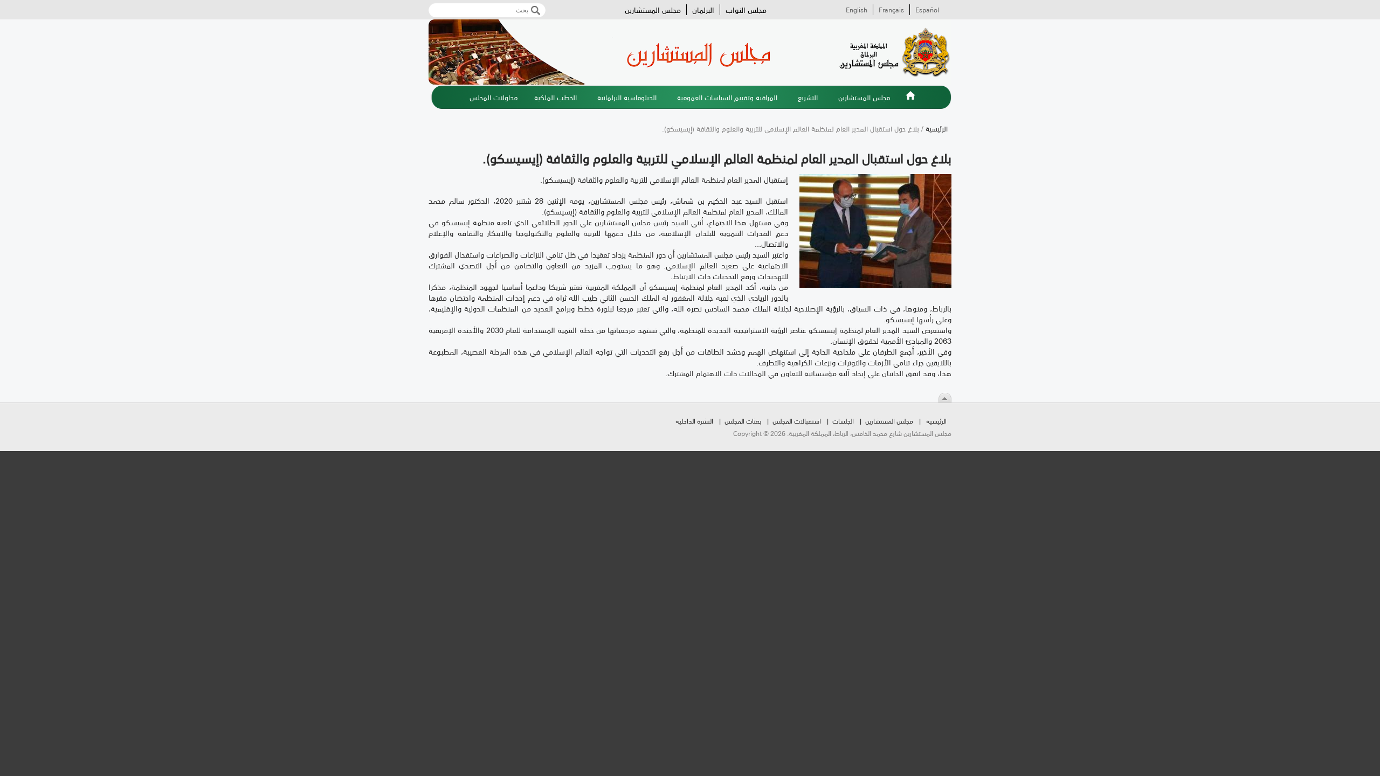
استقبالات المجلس (796, 420)
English (856, 9)
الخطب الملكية (555, 97)
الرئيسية (910, 102)
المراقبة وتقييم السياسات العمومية (727, 97)
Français (891, 9)
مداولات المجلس (494, 97)
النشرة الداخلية (694, 420)
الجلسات (843, 420)
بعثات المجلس (742, 420)
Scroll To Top (945, 398)
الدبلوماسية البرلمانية (627, 97)
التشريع (808, 97)
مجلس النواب (746, 9)
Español (927, 9)
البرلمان (703, 9)
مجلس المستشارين (653, 9)
